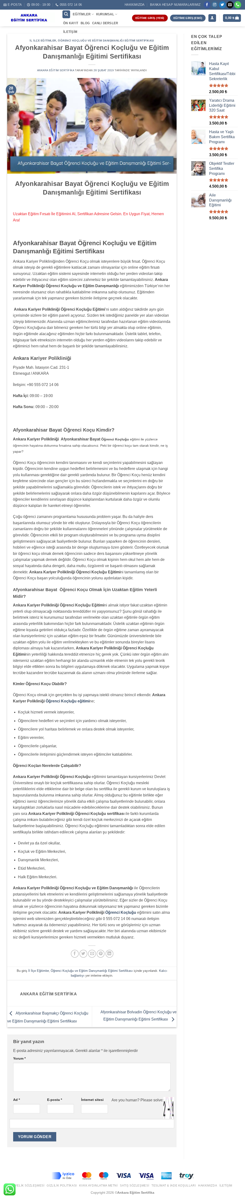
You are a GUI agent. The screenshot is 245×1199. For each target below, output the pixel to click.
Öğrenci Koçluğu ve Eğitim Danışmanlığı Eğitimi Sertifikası (106, 40)
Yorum (19, 1058)
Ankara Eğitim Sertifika (55, 70)
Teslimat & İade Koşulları (173, 1185)
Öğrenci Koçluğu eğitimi (67, 701)
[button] (66, 14)
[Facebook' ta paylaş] (75, 954)
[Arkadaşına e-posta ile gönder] (92, 954)
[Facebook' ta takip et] (207, 4)
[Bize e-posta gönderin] (230, 4)
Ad (16, 1100)
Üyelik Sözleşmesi (28, 1185)
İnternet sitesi (92, 1100)
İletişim (70, 32)
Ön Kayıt (70, 23)
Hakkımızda (135, 4)
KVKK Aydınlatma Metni (98, 1185)
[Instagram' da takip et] (214, 4)
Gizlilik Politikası (62, 1185)
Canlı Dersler (105, 23)
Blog (85, 23)
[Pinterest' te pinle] (101, 954)
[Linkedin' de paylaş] (109, 954)
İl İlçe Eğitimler (43, 40)
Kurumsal (105, 14)
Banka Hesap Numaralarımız (175, 4)
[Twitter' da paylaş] (83, 954)
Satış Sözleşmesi (134, 1185)
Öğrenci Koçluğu (120, 912)
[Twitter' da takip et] (222, 4)
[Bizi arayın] (237, 4)
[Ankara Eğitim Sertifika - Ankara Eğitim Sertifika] (29, 18)
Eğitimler (81, 14)
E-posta (54, 1100)
